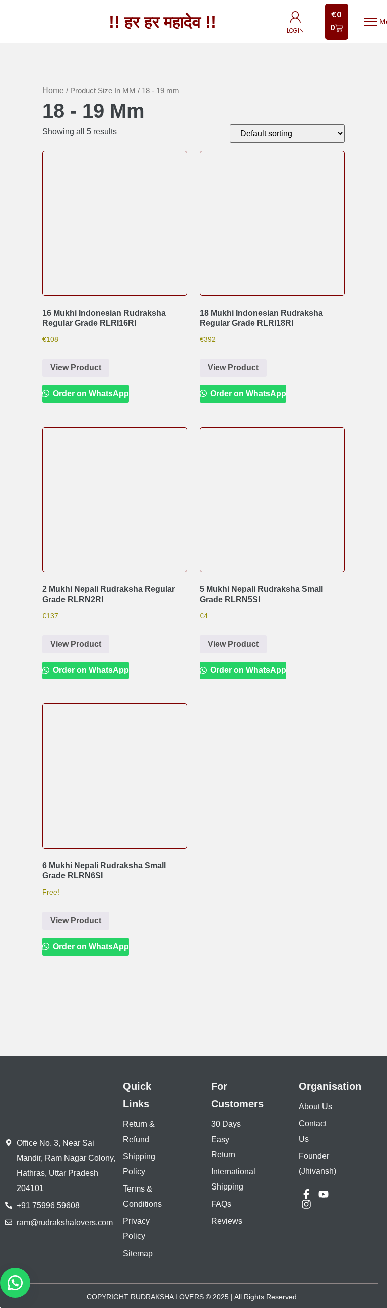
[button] (15, 1283)
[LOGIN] (295, 17)
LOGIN (295, 30)
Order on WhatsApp (90, 393)
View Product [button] (75, 367)
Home (53, 90)
